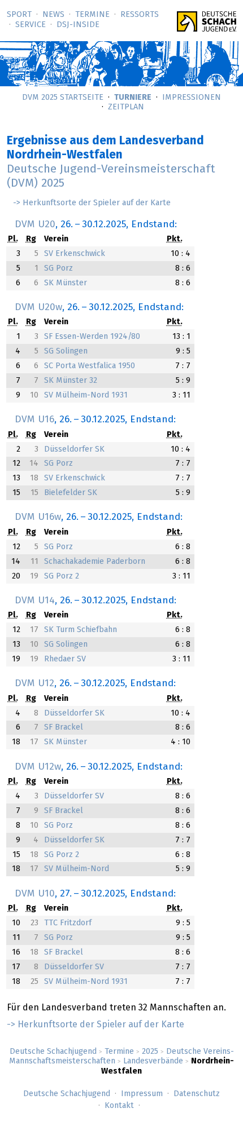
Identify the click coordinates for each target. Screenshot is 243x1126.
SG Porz (58, 268)
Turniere (132, 97)
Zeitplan (126, 107)
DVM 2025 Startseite (62, 97)
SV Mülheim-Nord (76, 869)
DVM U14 (35, 600)
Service (30, 25)
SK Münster (65, 283)
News (53, 15)
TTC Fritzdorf (68, 923)
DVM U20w (38, 307)
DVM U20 (35, 224)
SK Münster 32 (70, 381)
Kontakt (119, 1106)
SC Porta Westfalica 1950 (89, 366)
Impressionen (191, 97)
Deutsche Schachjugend (53, 1052)
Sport (19, 15)
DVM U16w (38, 517)
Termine (92, 15)
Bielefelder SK (70, 493)
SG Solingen (66, 351)
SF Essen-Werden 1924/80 (92, 337)
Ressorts (139, 15)
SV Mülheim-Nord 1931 (86, 395)
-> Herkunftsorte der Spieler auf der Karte (92, 203)
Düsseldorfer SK (74, 449)
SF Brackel (63, 727)
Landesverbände (153, 1061)
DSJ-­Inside (78, 25)
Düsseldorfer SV (74, 796)
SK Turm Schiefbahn (80, 630)
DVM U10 (35, 894)
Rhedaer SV (65, 659)
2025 (150, 1052)
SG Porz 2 (61, 576)
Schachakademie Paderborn (94, 562)
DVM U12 (34, 683)
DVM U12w (38, 767)
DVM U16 (34, 419)
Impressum (142, 1094)
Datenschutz (196, 1094)
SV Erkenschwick (74, 254)
